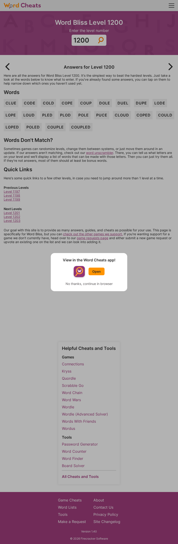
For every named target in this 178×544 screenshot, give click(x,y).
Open (96, 271)
